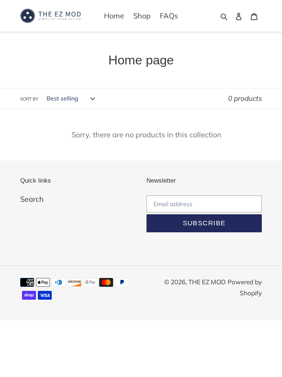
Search (32, 199)
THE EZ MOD (207, 282)
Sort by (29, 99)
